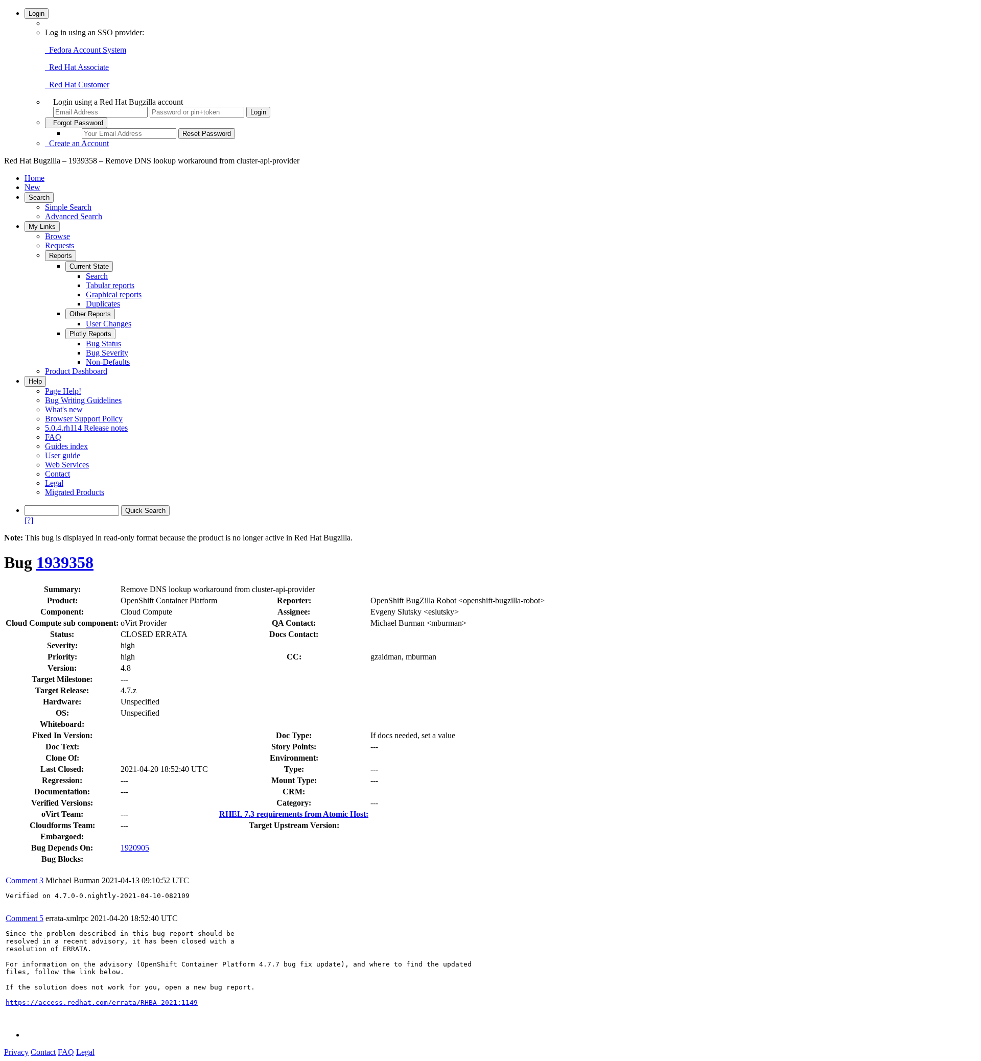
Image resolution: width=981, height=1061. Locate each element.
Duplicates (103, 303)
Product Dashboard (76, 371)
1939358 (65, 562)
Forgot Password (76, 123)
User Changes (108, 323)
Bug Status (103, 343)
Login (36, 13)
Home (34, 178)
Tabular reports (110, 285)
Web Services (67, 464)
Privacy (16, 1052)
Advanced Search (73, 216)
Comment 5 (24, 918)
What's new (64, 409)
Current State (89, 266)
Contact (57, 473)
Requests (59, 245)
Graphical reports (114, 294)
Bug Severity (107, 352)
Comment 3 (24, 880)
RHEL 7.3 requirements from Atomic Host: (293, 814)
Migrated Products (74, 492)
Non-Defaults (108, 362)
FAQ (53, 437)
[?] (29, 520)
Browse (57, 236)
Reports (60, 256)
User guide (62, 455)
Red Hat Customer (77, 84)
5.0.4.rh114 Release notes (86, 427)
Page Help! (63, 391)
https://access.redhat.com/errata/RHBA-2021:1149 (102, 1002)
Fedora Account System (85, 49)
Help (35, 381)
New (32, 187)
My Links (42, 226)
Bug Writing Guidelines (83, 400)
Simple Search (68, 207)
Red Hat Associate (77, 67)
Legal (54, 483)
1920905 (135, 847)
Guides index (66, 446)
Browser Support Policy (84, 418)
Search (39, 197)
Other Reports (90, 314)
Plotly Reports (90, 334)
